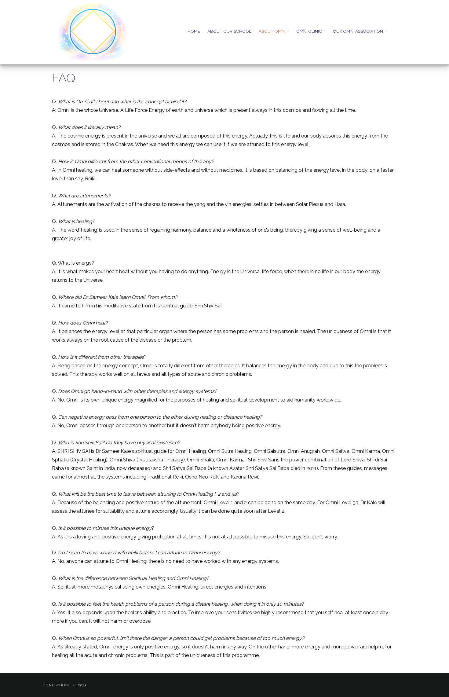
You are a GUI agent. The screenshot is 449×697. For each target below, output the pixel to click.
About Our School (229, 31)
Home (194, 31)
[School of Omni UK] (91, 32)
